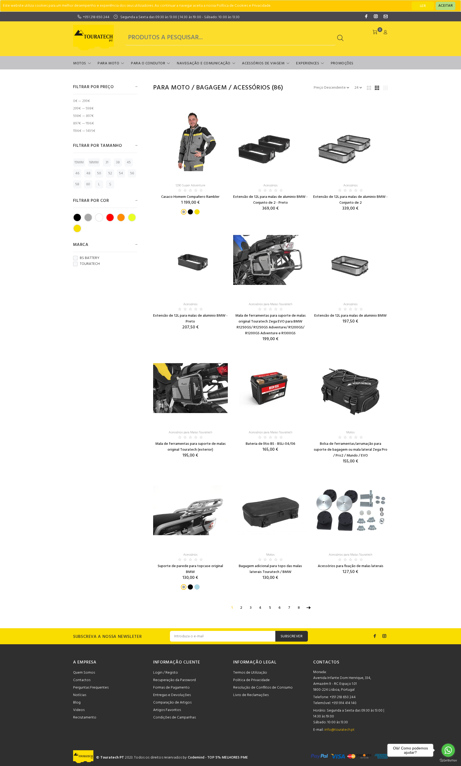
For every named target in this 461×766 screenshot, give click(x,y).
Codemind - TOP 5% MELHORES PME (218, 758)
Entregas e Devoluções (172, 695)
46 (77, 173)
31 (107, 162)
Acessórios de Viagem (263, 63)
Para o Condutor (148, 63)
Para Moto (108, 63)
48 (88, 173)
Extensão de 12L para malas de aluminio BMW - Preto (190, 319)
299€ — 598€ (83, 108)
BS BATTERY (90, 258)
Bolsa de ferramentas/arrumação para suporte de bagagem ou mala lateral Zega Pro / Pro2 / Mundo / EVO (350, 450)
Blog (77, 703)
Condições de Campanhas (174, 717)
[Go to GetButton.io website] (448, 760)
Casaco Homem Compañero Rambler (190, 197)
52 (110, 173)
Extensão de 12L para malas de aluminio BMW (350, 316)
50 (99, 173)
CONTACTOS (326, 662)
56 (132, 173)
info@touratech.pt (339, 730)
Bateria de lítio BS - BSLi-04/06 (270, 444)
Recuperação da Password (174, 680)
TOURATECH (90, 264)
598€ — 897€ (83, 116)
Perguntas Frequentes (91, 688)
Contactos (81, 680)
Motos (79, 63)
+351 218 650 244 (96, 17)
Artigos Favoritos (167, 710)
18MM (94, 162)
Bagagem (211, 88)
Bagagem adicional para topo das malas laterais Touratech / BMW (270, 569)
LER (423, 6)
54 (121, 173)
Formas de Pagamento (171, 688)
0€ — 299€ (81, 101)
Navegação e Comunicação (203, 63)
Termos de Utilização (250, 673)
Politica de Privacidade (251, 680)
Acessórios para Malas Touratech (270, 304)
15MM (79, 162)
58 (77, 184)
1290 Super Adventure (190, 185)
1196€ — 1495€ (84, 130)
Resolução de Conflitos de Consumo (263, 688)
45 (129, 162)
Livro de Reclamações (251, 695)
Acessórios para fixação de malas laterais (350, 566)
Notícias (79, 695)
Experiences (307, 63)
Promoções (342, 63)
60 (88, 184)
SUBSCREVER (292, 636)
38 (118, 162)
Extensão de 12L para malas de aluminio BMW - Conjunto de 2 (350, 200)
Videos (79, 710)
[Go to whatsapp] (448, 750)
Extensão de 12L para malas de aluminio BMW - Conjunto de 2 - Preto (270, 200)
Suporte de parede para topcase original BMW (190, 569)
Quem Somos (84, 673)
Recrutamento (84, 717)
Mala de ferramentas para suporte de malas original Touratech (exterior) (190, 447)
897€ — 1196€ (83, 123)
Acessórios (251, 88)
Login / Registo (165, 673)
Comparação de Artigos (172, 703)
